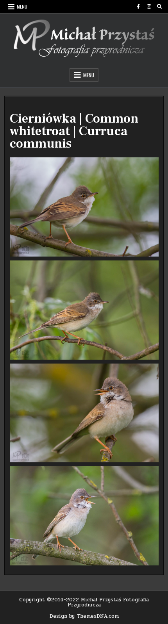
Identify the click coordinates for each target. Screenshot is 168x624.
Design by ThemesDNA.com (84, 616)
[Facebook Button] (138, 6)
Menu (22, 6)
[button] (84, 207)
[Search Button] (159, 6)
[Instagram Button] (149, 6)
